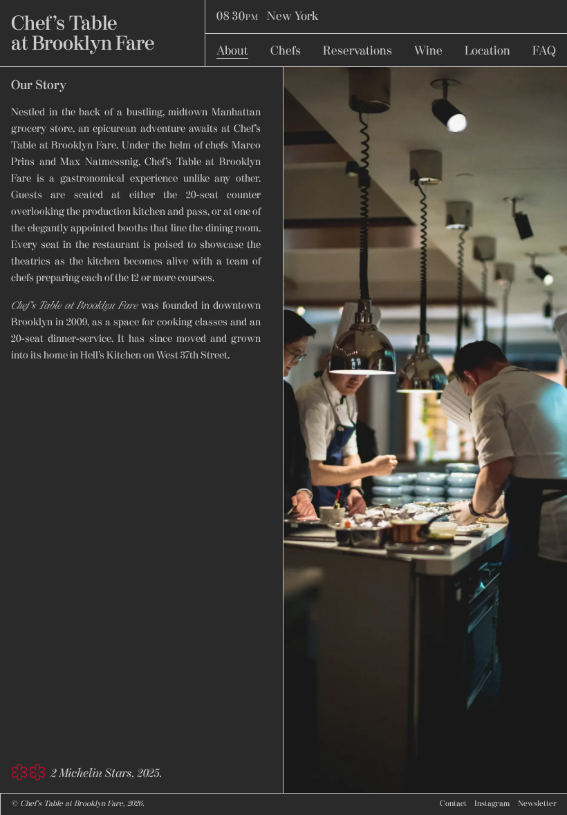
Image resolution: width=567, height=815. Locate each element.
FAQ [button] (544, 51)
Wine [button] (428, 51)
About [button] (232, 51)
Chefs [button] (285, 51)
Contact (453, 804)
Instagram (492, 804)
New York (267, 17)
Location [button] (487, 51)
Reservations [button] (357, 51)
